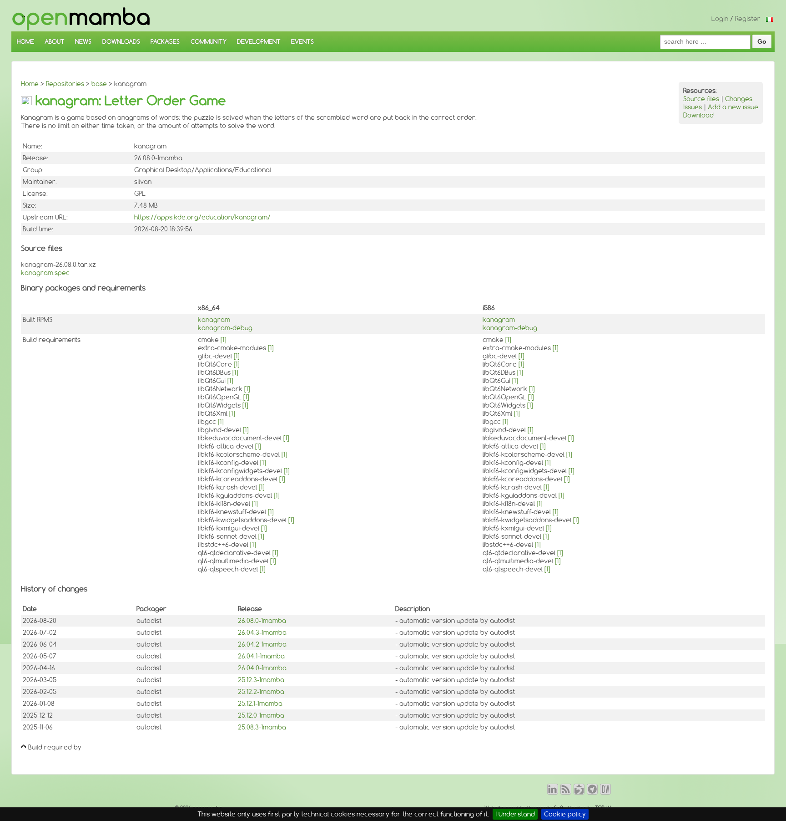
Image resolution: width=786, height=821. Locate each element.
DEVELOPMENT (259, 41)
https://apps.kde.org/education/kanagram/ (202, 217)
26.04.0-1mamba (262, 668)
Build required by (54, 747)
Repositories (65, 84)
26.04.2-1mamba (262, 644)
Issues (692, 107)
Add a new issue (733, 107)
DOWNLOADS (121, 41)
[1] (223, 340)
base (99, 84)
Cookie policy (565, 814)
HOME (25, 41)
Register (748, 19)
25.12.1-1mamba (260, 703)
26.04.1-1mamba (261, 656)
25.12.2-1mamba (261, 692)
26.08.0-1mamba (262, 621)
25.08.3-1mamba (262, 727)
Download (698, 115)
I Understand (515, 814)
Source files (701, 99)
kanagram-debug (225, 328)
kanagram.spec (45, 273)
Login (719, 19)
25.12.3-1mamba (261, 680)
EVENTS (302, 41)
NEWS (83, 41)
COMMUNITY (209, 41)
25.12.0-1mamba (261, 715)
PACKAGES (165, 41)
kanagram (214, 320)
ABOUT (55, 41)
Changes (738, 99)
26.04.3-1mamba (262, 632)
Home (30, 84)
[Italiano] (769, 19)
